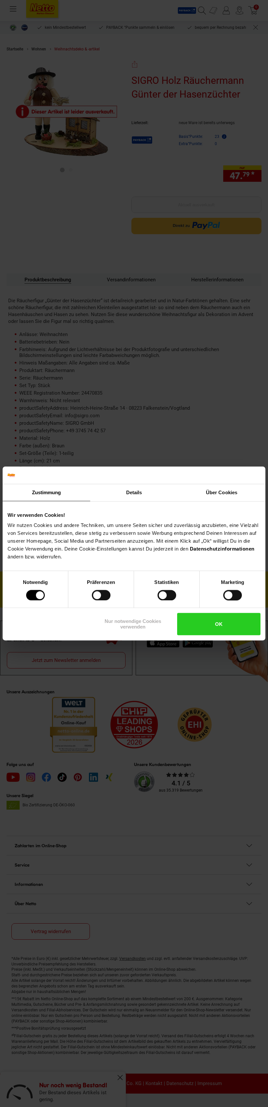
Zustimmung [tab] (46, 492)
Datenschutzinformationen (222, 549)
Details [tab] (134, 492)
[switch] (101, 595)
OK (219, 624)
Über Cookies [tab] (221, 492)
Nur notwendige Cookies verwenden (133, 624)
